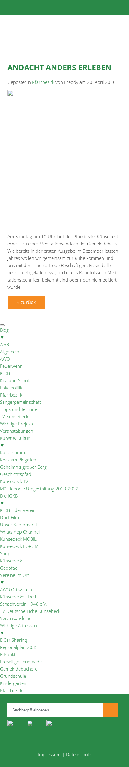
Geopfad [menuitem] (9, 568)
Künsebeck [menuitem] (11, 561)
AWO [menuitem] (5, 359)
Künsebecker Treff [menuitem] (18, 597)
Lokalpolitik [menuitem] (11, 388)
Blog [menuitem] (4, 333)
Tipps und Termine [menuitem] (18, 409)
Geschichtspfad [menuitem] (15, 474)
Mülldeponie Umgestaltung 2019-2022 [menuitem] (39, 488)
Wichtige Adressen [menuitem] (18, 629)
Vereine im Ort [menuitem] (14, 578)
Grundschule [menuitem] (13, 676)
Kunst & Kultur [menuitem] (15, 441)
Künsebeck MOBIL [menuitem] (18, 539)
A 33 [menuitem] (4, 344)
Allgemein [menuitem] (9, 351)
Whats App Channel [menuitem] (20, 532)
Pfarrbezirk (43, 82)
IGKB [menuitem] (5, 373)
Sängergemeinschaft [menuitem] (20, 402)
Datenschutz (79, 754)
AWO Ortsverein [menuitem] (16, 589)
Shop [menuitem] (5, 553)
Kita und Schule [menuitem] (15, 380)
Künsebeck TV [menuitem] (14, 481)
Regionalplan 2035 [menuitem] (19, 647)
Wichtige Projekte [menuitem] (17, 424)
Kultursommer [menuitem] (14, 452)
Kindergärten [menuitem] (13, 683)
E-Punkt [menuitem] (8, 654)
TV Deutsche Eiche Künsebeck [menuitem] (30, 611)
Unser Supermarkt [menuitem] (18, 525)
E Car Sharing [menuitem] (13, 640)
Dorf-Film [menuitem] (9, 517)
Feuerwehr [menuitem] (11, 366)
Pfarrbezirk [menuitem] (11, 395)
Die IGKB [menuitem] (9, 499)
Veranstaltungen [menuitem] (16, 431)
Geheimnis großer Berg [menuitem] (23, 467)
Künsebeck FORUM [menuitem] (19, 546)
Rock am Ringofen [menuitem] (18, 460)
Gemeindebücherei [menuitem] (19, 669)
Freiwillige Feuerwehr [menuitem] (21, 662)
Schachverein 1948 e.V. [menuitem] (23, 604)
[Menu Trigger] (2, 325)
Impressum (49, 754)
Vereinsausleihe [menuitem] (16, 618)
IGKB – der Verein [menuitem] (18, 510)
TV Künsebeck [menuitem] (14, 416)
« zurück (26, 302)
